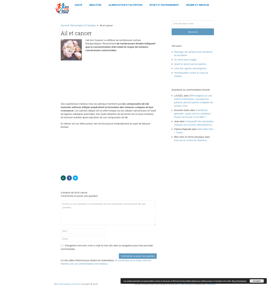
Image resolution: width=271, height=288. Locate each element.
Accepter (257, 281)
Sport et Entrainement (164, 5)
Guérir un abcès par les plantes (190, 64)
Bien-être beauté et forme (67, 284)
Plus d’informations (239, 281)
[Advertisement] (109, 81)
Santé (78, 5)
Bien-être (95, 5)
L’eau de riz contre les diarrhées (190, 140)
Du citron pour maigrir (185, 59)
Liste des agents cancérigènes (190, 68)
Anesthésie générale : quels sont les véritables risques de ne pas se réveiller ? (192, 113)
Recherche (193, 32)
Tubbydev (211, 284)
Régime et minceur (197, 5)
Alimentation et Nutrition (125, 5)
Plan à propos (186, 284)
